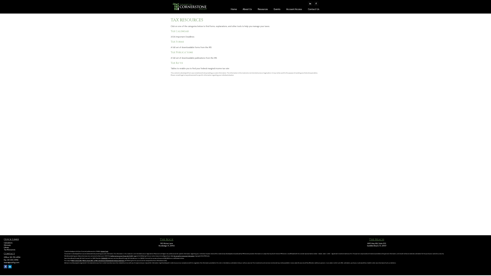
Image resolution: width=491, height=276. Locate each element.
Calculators (8, 243)
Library (6, 247)
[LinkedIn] (310, 3)
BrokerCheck (104, 251)
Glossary (7, 245)
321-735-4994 (15, 257)
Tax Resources (9, 250)
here (122, 260)
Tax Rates (177, 63)
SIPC (106, 258)
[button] (234, 9)
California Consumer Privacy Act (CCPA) (121, 256)
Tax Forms (177, 41)
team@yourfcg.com (11, 262)
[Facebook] (316, 3)
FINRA (103, 258)
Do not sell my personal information (184, 256)
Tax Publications (182, 52)
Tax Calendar (180, 31)
